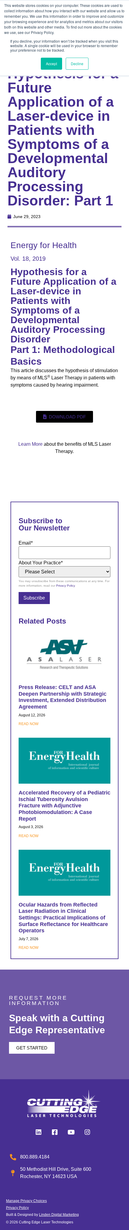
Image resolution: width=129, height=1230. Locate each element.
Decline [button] (77, 63)
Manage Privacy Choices (26, 1201)
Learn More (30, 444)
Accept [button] (51, 63)
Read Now (28, 724)
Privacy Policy (65, 585)
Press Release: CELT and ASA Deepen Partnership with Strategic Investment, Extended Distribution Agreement (62, 697)
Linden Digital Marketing (59, 1215)
